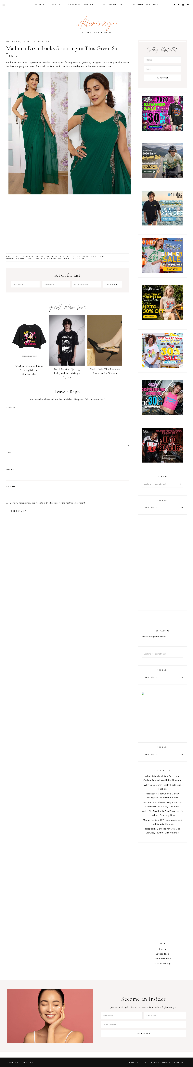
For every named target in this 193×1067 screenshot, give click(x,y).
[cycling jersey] (162, 177)
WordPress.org (162, 963)
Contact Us (12, 1062)
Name (10, 452)
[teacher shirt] (162, 367)
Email (10, 469)
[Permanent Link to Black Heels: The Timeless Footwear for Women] (104, 364)
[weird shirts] (162, 129)
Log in (162, 949)
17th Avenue (177, 1062)
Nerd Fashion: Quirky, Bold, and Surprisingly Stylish (67, 373)
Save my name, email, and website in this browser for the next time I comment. (48, 503)
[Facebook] (175, 1)
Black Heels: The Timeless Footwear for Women (104, 371)
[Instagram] (183, 1)
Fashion (26, 42)
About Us (28, 1062)
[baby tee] (162, 414)
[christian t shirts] (162, 224)
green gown (25, 258)
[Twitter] (179, 1)
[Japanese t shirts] (162, 272)
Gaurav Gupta (89, 257)
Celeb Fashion (13, 42)
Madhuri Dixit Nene (73, 258)
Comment (11, 407)
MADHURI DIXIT (54, 258)
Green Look (39, 258)
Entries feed (162, 953)
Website (11, 487)
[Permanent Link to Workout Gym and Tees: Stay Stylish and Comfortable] (29, 362)
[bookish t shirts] (162, 319)
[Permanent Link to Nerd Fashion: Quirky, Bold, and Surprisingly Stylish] (67, 364)
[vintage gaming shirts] (162, 461)
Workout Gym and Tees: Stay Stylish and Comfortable (29, 370)
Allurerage (96, 24)
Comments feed (162, 958)
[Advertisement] (67, 226)
